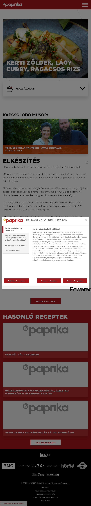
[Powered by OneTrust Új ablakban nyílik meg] (79, 287)
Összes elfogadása (74, 281)
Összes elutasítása (49, 281)
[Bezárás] (86, 220)
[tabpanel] (59, 245)
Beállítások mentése (16, 281)
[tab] (15, 229)
